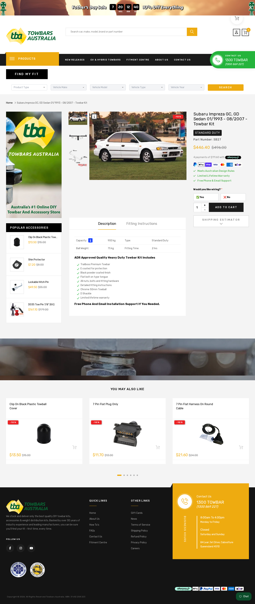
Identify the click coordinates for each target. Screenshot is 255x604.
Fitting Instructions (141, 224)
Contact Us (182, 59)
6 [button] (137, 475)
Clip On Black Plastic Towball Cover (47, 237)
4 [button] (130, 475)
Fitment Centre (137, 59)
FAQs (92, 530)
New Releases (75, 59)
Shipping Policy (139, 530)
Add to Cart (226, 207)
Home (9, 102)
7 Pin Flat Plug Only (105, 404)
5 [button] (134, 475)
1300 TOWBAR (236, 60)
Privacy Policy (139, 542)
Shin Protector (36, 259)
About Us (161, 59)
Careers (135, 548)
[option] (137, 146)
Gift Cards (137, 513)
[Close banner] (250, 7)
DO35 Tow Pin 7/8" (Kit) (41, 304)
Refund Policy (139, 536)
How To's (94, 524)
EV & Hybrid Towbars (106, 59)
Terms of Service (140, 524)
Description (107, 224)
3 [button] (127, 475)
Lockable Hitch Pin (38, 282)
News (134, 518)
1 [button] (119, 475)
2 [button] (124, 475)
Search (225, 87)
